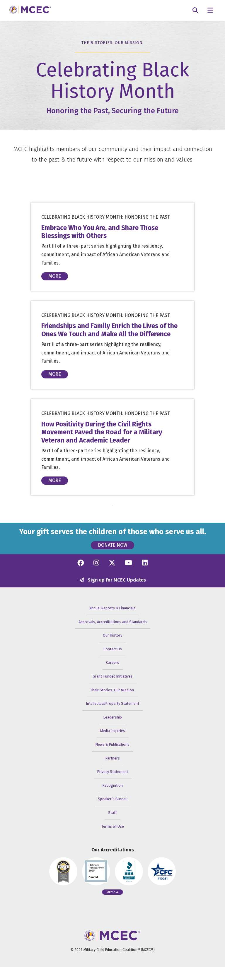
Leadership (112, 717)
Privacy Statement (112, 771)
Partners (112, 758)
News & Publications (112, 744)
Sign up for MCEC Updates (116, 580)
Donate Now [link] (112, 545)
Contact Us (112, 649)
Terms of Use (112, 826)
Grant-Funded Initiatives (113, 676)
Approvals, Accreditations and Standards (113, 622)
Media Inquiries (112, 730)
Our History (112, 635)
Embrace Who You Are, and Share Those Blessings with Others (99, 232)
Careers (112, 662)
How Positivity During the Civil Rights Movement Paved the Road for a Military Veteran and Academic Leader (101, 432)
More (54, 276)
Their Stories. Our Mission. (112, 690)
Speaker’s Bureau (112, 799)
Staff (112, 812)
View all (112, 892)
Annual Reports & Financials (112, 608)
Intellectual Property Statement (112, 703)
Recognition (113, 785)
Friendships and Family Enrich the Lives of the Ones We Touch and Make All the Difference (109, 330)
